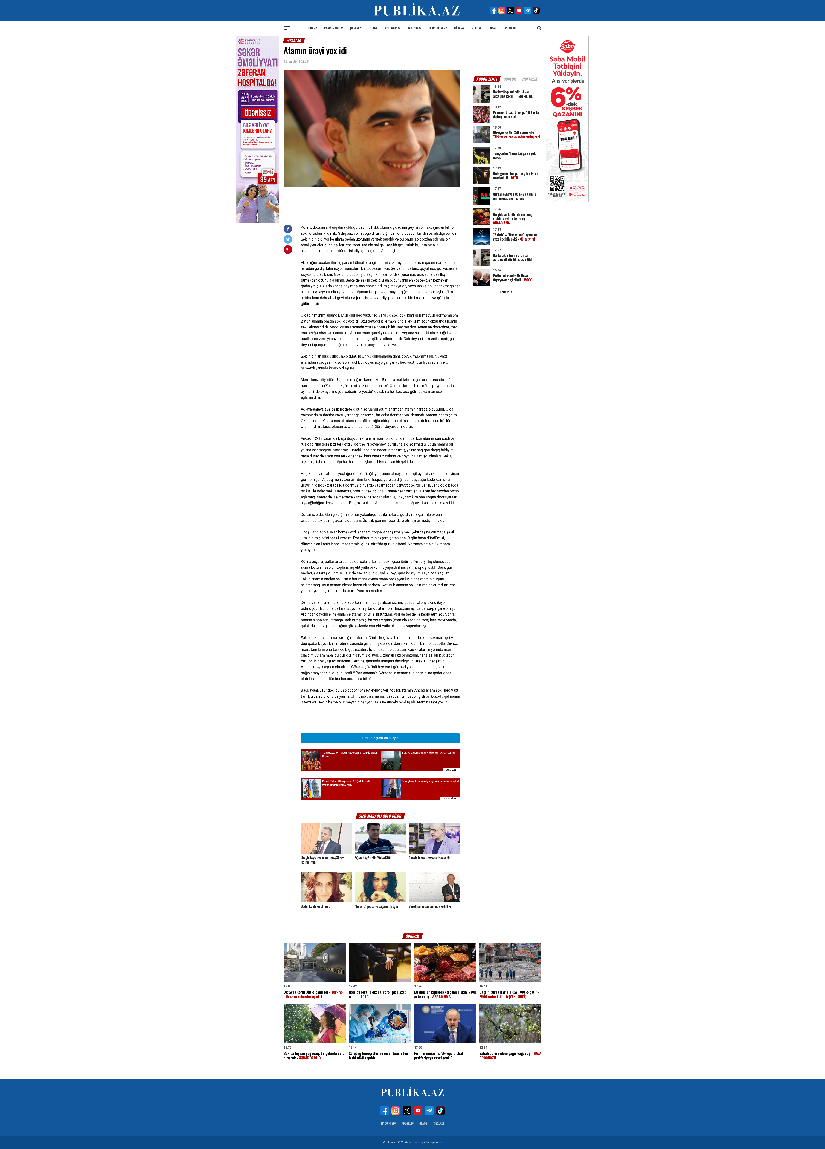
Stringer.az (392, 28)
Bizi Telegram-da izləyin (380, 738)
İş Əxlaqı (438, 1123)
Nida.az (312, 28)
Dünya (373, 28)
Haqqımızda (388, 1123)
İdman (493, 28)
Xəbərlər (408, 1123)
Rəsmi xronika (333, 28)
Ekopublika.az (438, 28)
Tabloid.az (415, 28)
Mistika (476, 28)
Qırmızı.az (356, 28)
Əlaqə (423, 1123)
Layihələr (510, 28)
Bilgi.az (459, 28)
